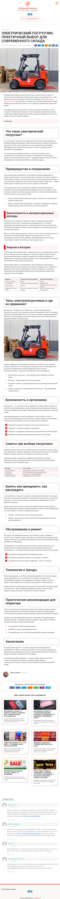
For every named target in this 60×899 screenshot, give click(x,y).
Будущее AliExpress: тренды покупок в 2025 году (43, 744)
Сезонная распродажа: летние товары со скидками (13, 772)
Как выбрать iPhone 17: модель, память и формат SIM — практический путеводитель (14, 713)
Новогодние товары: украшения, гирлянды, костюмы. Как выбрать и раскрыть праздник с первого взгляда (44, 774)
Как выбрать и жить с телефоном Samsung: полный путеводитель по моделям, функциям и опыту (44, 714)
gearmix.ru (37, 898)
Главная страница (6, 29)
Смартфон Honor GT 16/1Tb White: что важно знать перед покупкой (15, 744)
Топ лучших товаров (11, 45)
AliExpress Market (28, 8)
